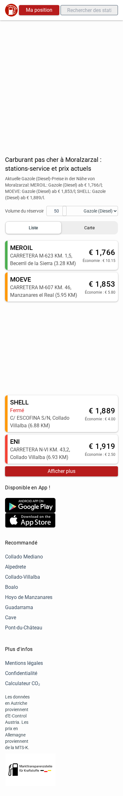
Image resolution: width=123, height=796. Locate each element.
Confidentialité (21, 673)
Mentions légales (24, 663)
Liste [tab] (33, 227)
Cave (10, 618)
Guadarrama (19, 607)
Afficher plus (61, 471)
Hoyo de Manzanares (28, 597)
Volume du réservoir (24, 210)
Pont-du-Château (23, 628)
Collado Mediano (24, 557)
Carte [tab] (89, 227)
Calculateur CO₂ (22, 683)
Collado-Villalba (22, 577)
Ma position (39, 10)
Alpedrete (15, 567)
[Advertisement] (61, 85)
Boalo (11, 587)
